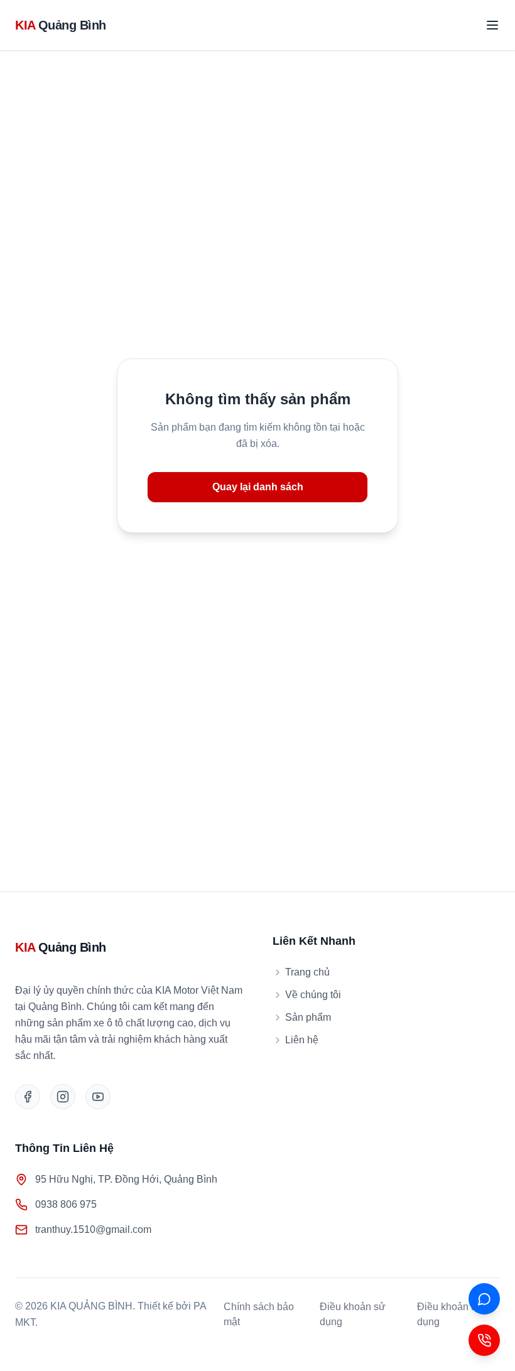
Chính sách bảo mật (259, 1314)
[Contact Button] (484, 1340)
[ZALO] (484, 1299)
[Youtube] (98, 1096)
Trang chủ (307, 972)
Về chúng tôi (313, 994)
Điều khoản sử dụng (353, 1314)
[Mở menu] (492, 25)
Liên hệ (301, 1040)
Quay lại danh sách (257, 486)
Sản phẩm (308, 1017)
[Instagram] (62, 1096)
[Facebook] (27, 1096)
